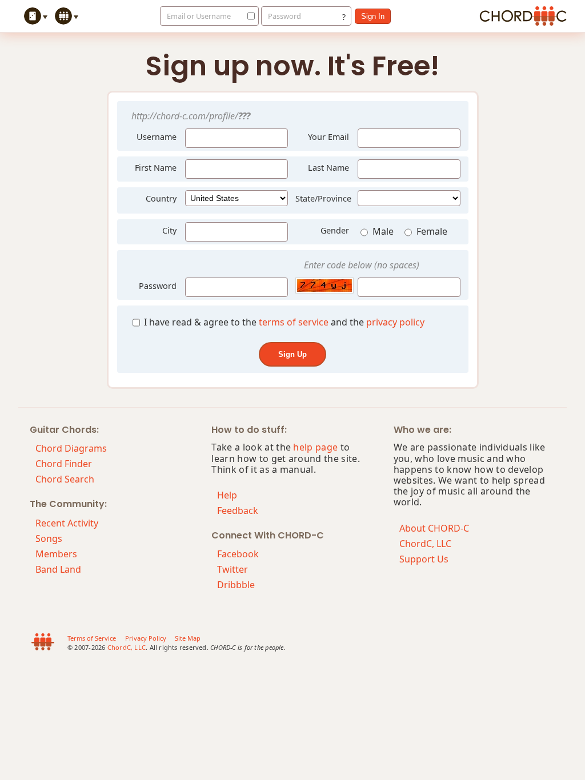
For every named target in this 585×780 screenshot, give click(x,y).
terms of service (293, 322)
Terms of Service (91, 638)
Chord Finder (63, 463)
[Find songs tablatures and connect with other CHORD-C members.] (68, 16)
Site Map (188, 638)
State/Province (323, 198)
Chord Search (64, 479)
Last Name (328, 167)
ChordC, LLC (425, 543)
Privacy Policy (145, 638)
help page (315, 447)
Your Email (328, 136)
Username (155, 135)
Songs (48, 538)
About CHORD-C (434, 528)
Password (284, 16)
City (169, 230)
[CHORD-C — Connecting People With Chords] (523, 16)
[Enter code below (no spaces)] (322, 285)
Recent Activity (66, 523)
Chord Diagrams (71, 448)
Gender (334, 230)
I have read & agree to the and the (283, 322)
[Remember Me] (248, 16)
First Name (156, 167)
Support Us (423, 559)
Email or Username (199, 16)
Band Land (58, 569)
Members (56, 554)
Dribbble (236, 584)
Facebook (238, 554)
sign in (372, 16)
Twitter (232, 569)
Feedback (237, 510)
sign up (292, 354)
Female (431, 231)
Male (384, 231)
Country (161, 198)
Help (227, 495)
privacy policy (395, 322)
